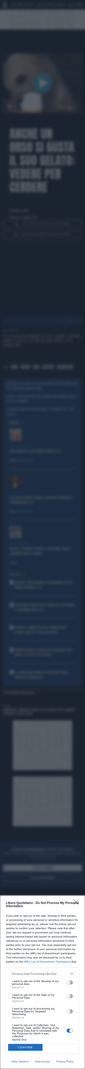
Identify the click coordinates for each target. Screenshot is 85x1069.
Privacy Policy (65, 1061)
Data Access (42, 1061)
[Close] (77, 903)
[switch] (70, 982)
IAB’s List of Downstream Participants (47, 961)
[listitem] (42, 974)
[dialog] (42, 982)
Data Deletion (20, 1061)
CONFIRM (25, 1047)
